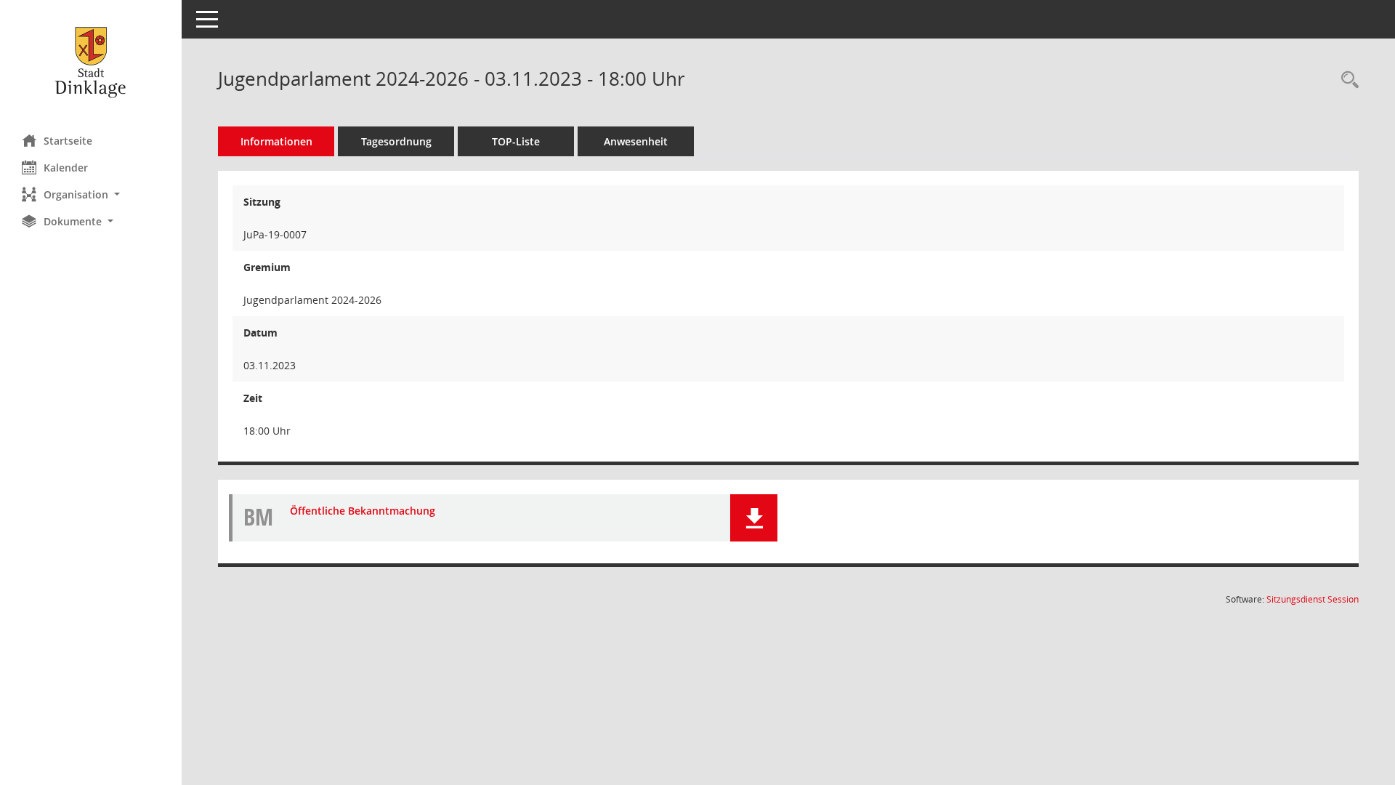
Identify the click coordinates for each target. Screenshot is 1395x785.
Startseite (68, 141)
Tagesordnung (396, 141)
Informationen (276, 141)
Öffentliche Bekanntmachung (362, 511)
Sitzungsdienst (1312, 599)
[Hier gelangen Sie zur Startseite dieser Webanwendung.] (91, 61)
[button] (91, 194)
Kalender (66, 167)
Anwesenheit (636, 141)
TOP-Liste (516, 141)
